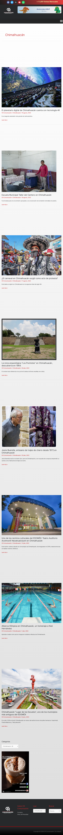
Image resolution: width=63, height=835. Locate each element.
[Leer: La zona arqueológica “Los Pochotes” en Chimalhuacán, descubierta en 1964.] (29, 339)
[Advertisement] (31, 55)
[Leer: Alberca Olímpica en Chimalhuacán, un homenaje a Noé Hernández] (31, 603)
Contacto (20, 812)
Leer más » (5, 120)
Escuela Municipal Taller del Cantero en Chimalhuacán (26, 195)
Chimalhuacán (17, 113)
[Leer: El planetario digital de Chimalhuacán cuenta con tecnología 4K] (31, 87)
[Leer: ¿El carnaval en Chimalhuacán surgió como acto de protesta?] (31, 255)
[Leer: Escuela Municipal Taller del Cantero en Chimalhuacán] (29, 171)
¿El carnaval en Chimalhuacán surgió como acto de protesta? (30, 278)
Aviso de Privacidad (22, 814)
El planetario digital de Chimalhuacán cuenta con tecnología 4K (31, 110)
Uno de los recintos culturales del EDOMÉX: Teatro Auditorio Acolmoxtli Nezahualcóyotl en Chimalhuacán (29, 539)
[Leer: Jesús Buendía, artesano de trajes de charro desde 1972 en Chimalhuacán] (29, 426)
